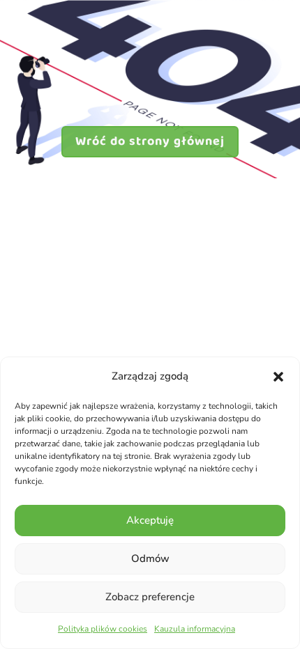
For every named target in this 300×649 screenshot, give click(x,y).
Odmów (150, 558)
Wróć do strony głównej (150, 141)
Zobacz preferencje (150, 597)
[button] (278, 377)
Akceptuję (150, 520)
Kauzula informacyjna (194, 628)
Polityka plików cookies (102, 628)
